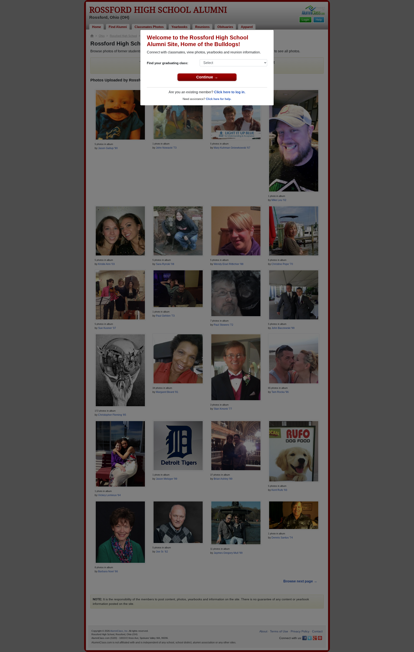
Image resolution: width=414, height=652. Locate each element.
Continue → (207, 77)
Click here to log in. (229, 92)
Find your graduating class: (167, 63)
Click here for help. (218, 99)
